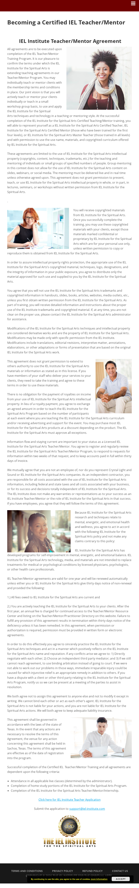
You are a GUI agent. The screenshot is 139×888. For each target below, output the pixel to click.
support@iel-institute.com (87, 809)
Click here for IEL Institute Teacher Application (70, 800)
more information (99, 879)
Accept (120, 879)
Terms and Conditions (27, 871)
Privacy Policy (62, 871)
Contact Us (120, 871)
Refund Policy (92, 871)
